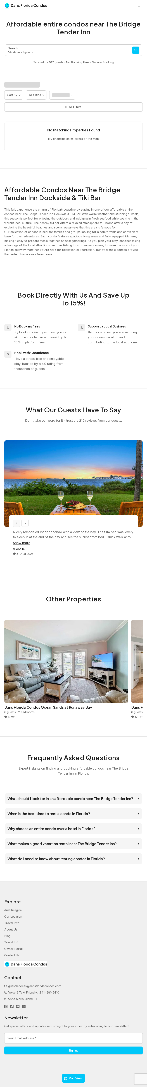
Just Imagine (13, 910)
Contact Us (12, 955)
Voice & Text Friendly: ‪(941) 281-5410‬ (33, 992)
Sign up (73, 1050)
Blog (7, 936)
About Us (10, 929)
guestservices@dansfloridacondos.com (34, 986)
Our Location (13, 916)
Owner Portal (13, 949)
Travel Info (11, 923)
